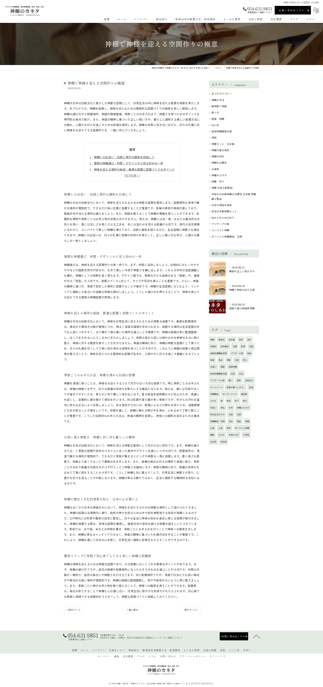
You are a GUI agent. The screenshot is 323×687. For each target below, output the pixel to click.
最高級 (244, 393)
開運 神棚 (217, 119)
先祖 (251, 346)
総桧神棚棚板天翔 (221, 131)
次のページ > (191, 609)
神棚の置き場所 (220, 150)
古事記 (213, 346)
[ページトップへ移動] (256, 636)
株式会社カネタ (217, 414)
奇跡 (239, 380)
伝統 (231, 414)
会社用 (213, 441)
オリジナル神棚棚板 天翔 (226, 236)
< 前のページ (73, 609)
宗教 (229, 359)
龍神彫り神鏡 (219, 106)
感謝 (223, 366)
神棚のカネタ (219, 175)
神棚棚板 (214, 393)
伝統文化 (249, 380)
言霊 (235, 346)
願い (231, 380)
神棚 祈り (217, 181)
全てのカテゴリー (221, 93)
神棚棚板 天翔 (217, 421)
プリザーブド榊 (220, 224)
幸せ (245, 400)
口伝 (241, 373)
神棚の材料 (217, 156)
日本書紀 (225, 346)
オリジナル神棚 (242, 428)
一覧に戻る (132, 609)
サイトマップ (218, 656)
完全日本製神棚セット (224, 211)
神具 (229, 428)
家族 (243, 346)
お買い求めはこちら (291, 10)
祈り (237, 400)
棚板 (212, 434)
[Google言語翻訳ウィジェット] (316, 10)
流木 (249, 339)
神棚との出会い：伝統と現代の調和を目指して (124, 157)
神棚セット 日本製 (223, 144)
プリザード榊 (237, 353)
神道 (249, 353)
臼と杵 (215, 125)
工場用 (246, 434)
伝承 (233, 373)
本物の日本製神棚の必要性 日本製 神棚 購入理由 (233, 196)
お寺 (231, 407)
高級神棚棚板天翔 (218, 353)
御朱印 (222, 339)
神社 (223, 407)
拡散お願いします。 (236, 387)
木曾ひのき (234, 434)
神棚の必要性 (219, 162)
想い (245, 359)
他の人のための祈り (223, 217)
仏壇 (212, 428)
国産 (239, 421)
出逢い (213, 366)
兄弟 (237, 359)
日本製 (232, 339)
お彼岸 (215, 169)
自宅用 (224, 441)
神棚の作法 (217, 100)
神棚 (247, 421)
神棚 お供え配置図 (221, 187)
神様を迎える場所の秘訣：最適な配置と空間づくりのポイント (134, 169)
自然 (241, 339)
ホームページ (216, 387)
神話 (214, 137)
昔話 (251, 387)
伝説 (239, 414)
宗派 (221, 359)
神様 (212, 359)
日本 (231, 421)
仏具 (221, 428)
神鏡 (212, 339)
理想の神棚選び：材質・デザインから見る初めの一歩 (128, 163)
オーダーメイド (230, 393)
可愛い (213, 407)
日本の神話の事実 (221, 205)
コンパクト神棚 (220, 230)
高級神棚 (233, 366)
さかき (213, 400)
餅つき (215, 112)
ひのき (222, 434)
